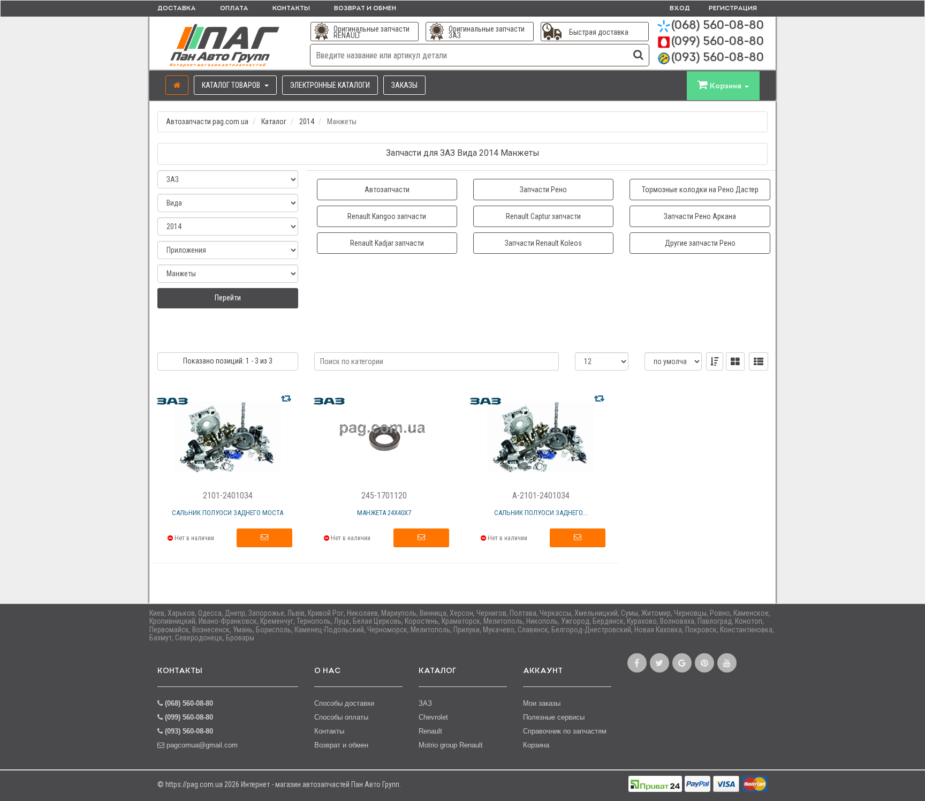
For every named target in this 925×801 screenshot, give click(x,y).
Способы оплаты (341, 717)
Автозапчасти (387, 189)
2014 (306, 121)
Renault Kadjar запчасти (387, 243)
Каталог (273, 121)
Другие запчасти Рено (700, 243)
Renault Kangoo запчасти (386, 216)
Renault (430, 731)
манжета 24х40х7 (384, 513)
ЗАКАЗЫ (404, 85)
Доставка (176, 8)
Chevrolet (433, 717)
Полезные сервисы (554, 717)
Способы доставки (344, 703)
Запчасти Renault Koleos (543, 243)
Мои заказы (541, 703)
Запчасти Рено (543, 189)
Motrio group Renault (451, 745)
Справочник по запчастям (564, 731)
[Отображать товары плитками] (735, 361)
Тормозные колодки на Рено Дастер (700, 189)
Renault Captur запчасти (543, 216)
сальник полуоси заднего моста (227, 513)
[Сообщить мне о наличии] (264, 538)
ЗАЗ (425, 703)
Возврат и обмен (365, 8)
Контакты (291, 8)
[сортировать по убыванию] (714, 361)
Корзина (536, 745)
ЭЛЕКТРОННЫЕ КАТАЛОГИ (330, 85)
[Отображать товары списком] (758, 361)
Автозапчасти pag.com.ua (207, 121)
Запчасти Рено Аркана (700, 216)
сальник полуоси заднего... (541, 513)
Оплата (234, 8)
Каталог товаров (232, 85)
